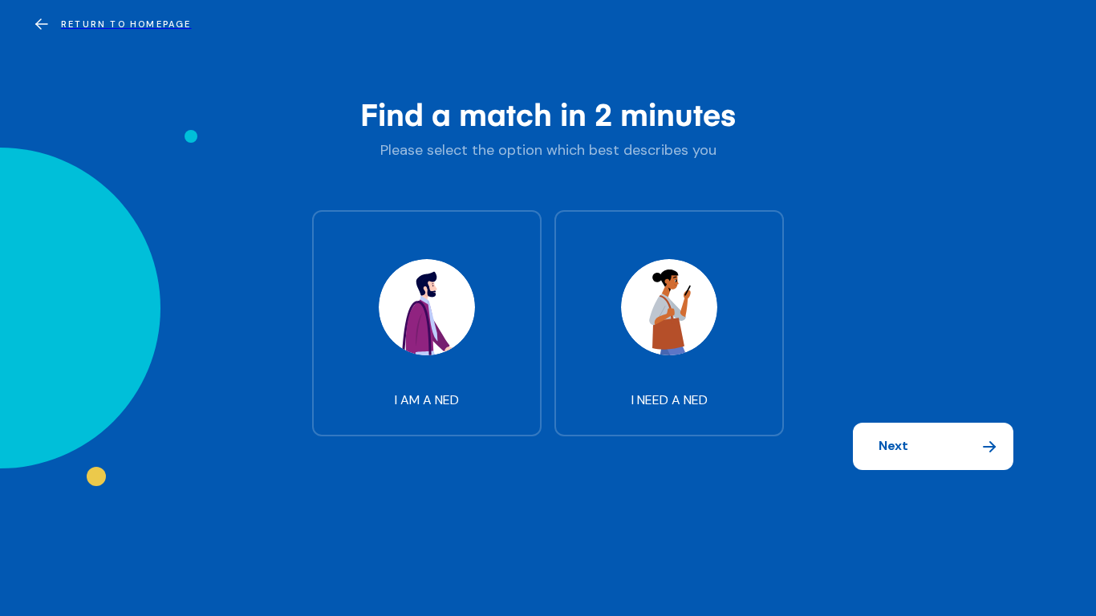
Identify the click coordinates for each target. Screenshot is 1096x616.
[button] (933, 446)
